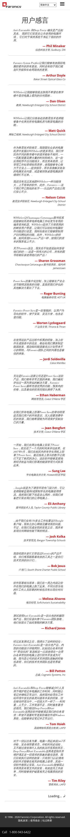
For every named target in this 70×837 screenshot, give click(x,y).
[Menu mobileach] (61, 4)
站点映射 (47, 820)
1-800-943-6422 (20, 832)
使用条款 (35, 820)
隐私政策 (23, 820)
